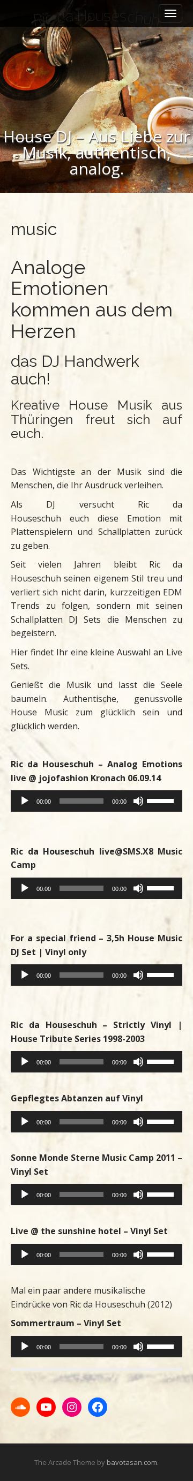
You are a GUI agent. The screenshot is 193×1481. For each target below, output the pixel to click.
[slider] (162, 800)
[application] (96, 801)
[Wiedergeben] (24, 801)
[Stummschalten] (138, 801)
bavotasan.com (132, 1462)
